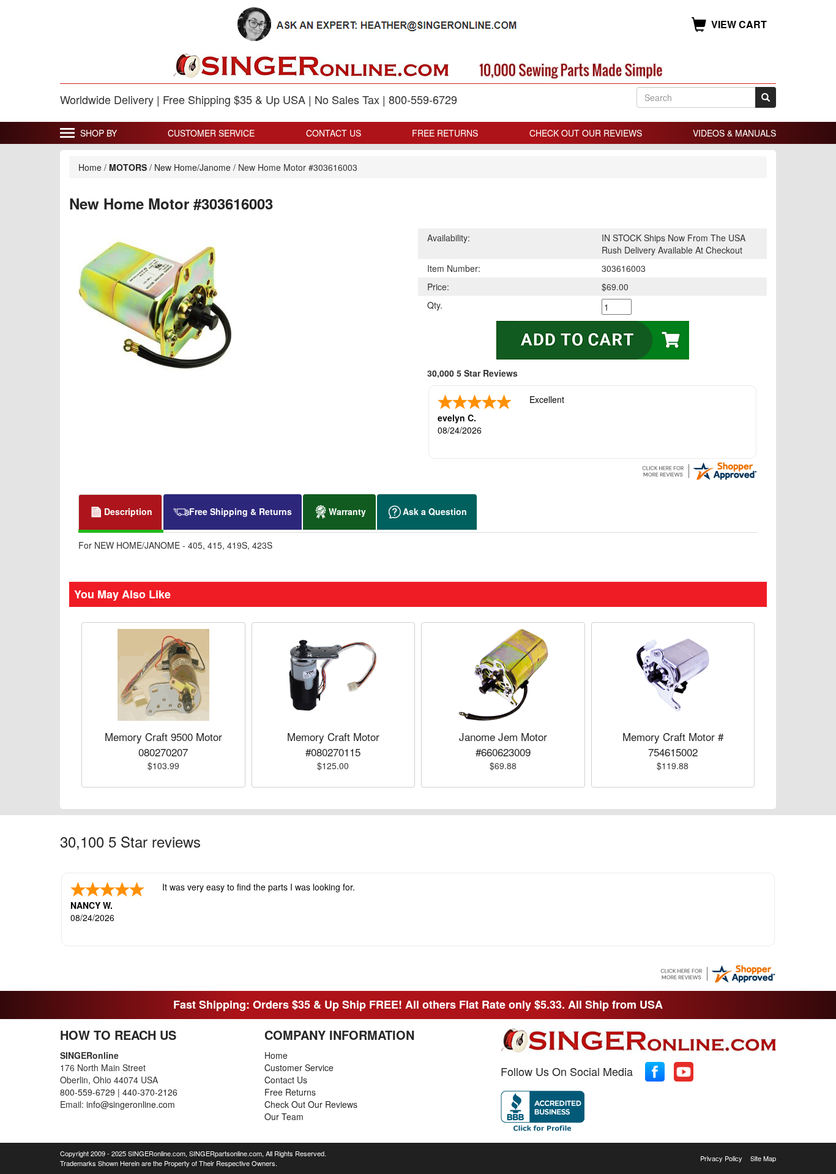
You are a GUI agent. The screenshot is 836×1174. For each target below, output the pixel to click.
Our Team (284, 1116)
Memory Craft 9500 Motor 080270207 (163, 744)
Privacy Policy (721, 1158)
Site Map (763, 1158)
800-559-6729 (87, 1092)
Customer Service (211, 133)
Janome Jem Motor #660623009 (503, 744)
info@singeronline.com (130, 1104)
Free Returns (445, 133)
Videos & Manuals (734, 133)
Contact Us (333, 133)
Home (90, 167)
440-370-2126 (149, 1092)
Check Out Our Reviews (585, 133)
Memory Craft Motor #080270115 (333, 744)
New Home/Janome (192, 167)
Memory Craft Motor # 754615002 (672, 744)
